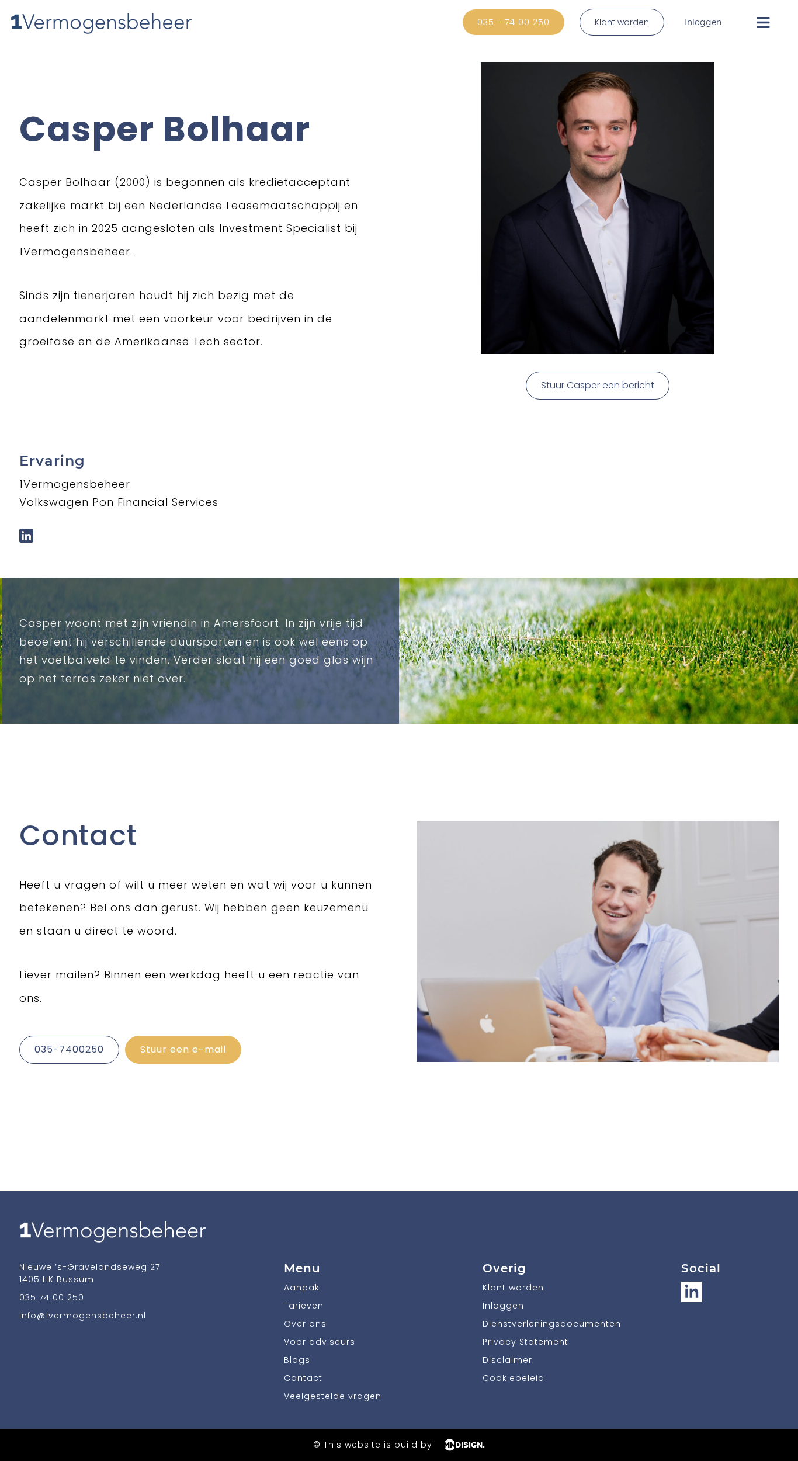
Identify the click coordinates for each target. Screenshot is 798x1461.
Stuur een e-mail (183, 1049)
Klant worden (622, 22)
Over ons (305, 1324)
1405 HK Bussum (56, 1279)
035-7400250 (69, 1049)
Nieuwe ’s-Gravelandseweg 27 (89, 1267)
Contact (303, 1378)
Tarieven (304, 1305)
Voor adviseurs (319, 1342)
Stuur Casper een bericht (597, 385)
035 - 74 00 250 (513, 22)
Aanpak (302, 1287)
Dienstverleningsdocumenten (552, 1324)
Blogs (297, 1360)
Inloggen (703, 22)
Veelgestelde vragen (332, 1396)
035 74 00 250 (51, 1297)
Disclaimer (507, 1360)
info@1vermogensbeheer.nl (82, 1315)
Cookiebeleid (513, 1378)
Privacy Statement (525, 1342)
